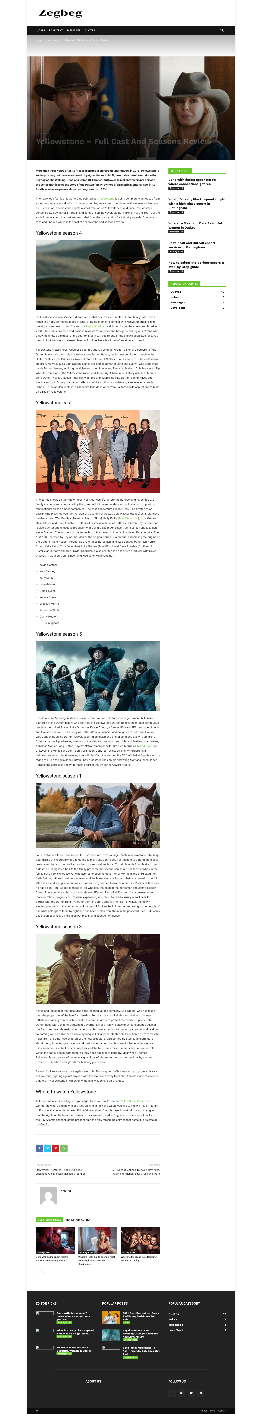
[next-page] (44, 1271)
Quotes (89, 30)
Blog (212, 1410)
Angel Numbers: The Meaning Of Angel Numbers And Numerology (140, 1333)
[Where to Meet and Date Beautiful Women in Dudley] (140, 1240)
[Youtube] (200, 1393)
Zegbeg (66, 1190)
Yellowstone (106, 198)
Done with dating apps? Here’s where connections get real (73, 1316)
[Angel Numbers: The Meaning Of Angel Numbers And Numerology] (111, 1335)
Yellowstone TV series (134, 1101)
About (204, 1410)
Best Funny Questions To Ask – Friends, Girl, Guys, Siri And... (141, 1351)
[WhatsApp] (64, 1148)
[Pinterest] (55, 1148)
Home (39, 40)
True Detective (128, 518)
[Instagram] (181, 1393)
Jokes (41, 30)
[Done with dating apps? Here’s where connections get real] (55, 1240)
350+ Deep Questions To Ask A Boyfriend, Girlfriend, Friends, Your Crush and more (135, 1171)
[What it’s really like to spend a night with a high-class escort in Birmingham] (97, 1240)
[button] (222, 30)
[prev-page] (38, 1271)
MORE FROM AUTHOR (78, 1219)
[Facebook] (39, 1148)
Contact (222, 1410)
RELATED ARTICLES (49, 1219)
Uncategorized (52, 40)
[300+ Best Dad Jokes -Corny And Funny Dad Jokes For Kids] (111, 1317)
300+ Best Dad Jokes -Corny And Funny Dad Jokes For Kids (141, 1316)
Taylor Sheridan (96, 326)
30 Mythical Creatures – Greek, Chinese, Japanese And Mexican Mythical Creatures (61, 1171)
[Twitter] (47, 1148)
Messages (73, 30)
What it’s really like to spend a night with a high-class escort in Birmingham (96, 1260)
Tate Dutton (144, 746)
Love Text (56, 30)
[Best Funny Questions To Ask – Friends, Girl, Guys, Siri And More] (111, 1352)
